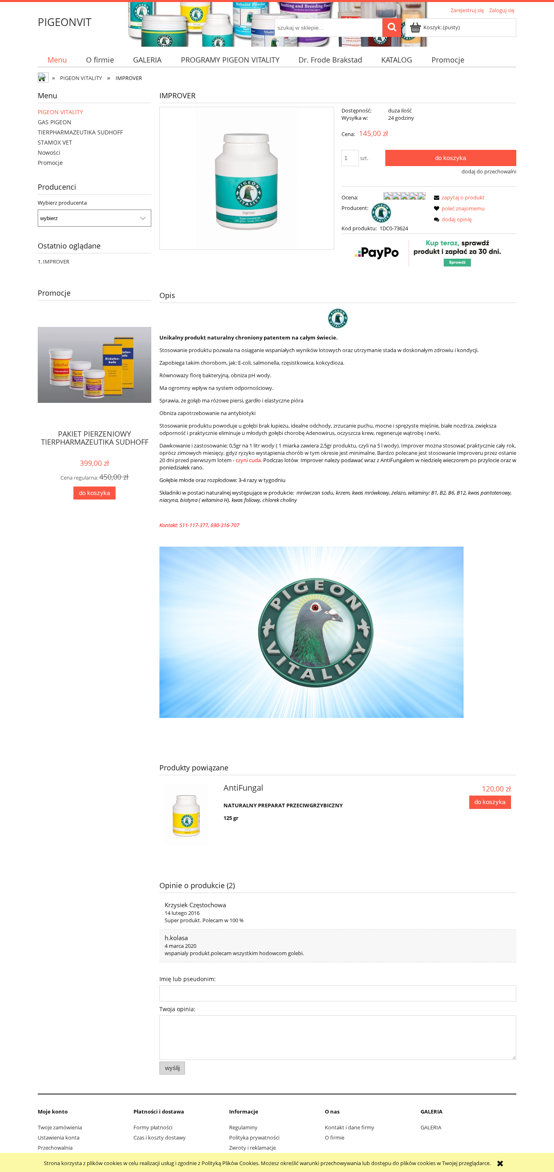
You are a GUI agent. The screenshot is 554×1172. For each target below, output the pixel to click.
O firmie (334, 1137)
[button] (458, 197)
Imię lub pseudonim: (187, 979)
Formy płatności (152, 1127)
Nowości (49, 152)
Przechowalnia (55, 1147)
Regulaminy (243, 1127)
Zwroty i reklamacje (252, 1147)
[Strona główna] (44, 78)
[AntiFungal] (190, 814)
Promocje (50, 163)
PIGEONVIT (64, 22)
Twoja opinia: (177, 1009)
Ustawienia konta (58, 1137)
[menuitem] (57, 60)
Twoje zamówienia (60, 1127)
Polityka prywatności (254, 1137)
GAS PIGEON (54, 122)
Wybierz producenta (62, 202)
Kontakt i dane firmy (349, 1127)
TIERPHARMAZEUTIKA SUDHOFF (80, 132)
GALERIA (431, 1127)
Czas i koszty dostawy (159, 1137)
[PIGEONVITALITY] (381, 212)
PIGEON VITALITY (60, 112)
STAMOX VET (55, 142)
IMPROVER (56, 261)
